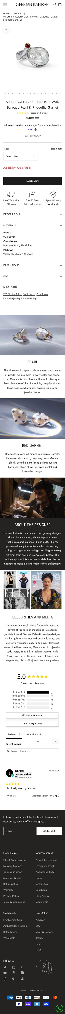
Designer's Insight (45, 866)
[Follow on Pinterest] (22, 967)
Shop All (18, 13)
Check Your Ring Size (15, 860)
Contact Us (42, 902)
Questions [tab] (32, 734)
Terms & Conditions (14, 902)
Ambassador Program (15, 926)
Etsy (38, 926)
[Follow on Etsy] (22, 972)
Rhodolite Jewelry (11, 298)
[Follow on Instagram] (13, 967)
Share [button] (13, 795)
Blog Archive (43, 896)
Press (39, 878)
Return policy (10, 884)
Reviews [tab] (12, 734)
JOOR (39, 950)
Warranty (8, 890)
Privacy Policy (11, 896)
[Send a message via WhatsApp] (59, 1008)
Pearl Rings (42, 294)
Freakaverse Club (12, 920)
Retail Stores (10, 932)
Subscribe (49, 831)
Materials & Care (12, 878)
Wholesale (9, 938)
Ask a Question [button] (34, 723)
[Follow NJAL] (13, 979)
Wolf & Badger (44, 932)
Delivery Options (12, 866)
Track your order (12, 872)
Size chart (56, 148)
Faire (38, 944)
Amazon (40, 920)
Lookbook (41, 890)
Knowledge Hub (45, 872)
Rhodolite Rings (29, 298)
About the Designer (47, 860)
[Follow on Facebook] (5, 967)
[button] (52, 795)
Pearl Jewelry (29, 294)
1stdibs (39, 938)
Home (6, 13)
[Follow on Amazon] (13, 972)
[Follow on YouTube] (5, 972)
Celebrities (42, 884)
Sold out (32, 181)
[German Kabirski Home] (49, 967)
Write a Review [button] (34, 715)
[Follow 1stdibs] (5, 978)
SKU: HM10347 (32, 136)
